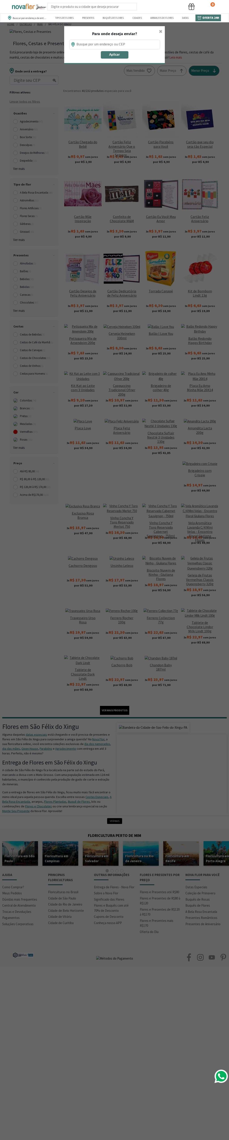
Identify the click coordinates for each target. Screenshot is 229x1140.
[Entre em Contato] (143, 7)
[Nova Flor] (28, 7)
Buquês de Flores (113, 17)
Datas (185, 17)
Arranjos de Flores (162, 17)
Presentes (88, 17)
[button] (158, 7)
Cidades (137, 17)
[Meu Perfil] (174, 7)
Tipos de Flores (64, 17)
